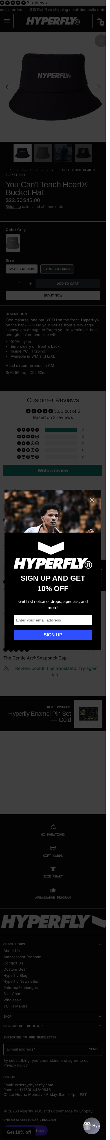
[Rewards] (91, 1125)
